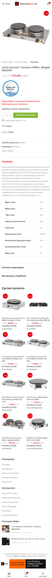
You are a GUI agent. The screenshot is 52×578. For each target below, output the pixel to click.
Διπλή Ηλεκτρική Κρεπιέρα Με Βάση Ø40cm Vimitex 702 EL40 (13, 399)
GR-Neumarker (37, 408)
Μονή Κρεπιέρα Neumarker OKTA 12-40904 (37, 398)
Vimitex (9, 329)
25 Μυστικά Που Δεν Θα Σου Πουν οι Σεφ (28, 539)
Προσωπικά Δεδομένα (10, 473)
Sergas (11, 132)
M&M (33, 329)
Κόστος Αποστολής (9, 493)
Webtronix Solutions (20, 556)
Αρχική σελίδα (7, 62)
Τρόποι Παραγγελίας (10, 502)
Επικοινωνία (6, 482)
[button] (9, 326)
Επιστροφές (6, 511)
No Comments (26, 533)
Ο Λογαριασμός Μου (10, 515)
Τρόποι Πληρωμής (9, 506)
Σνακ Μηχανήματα (22, 62)
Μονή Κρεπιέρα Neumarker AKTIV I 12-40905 (37, 439)
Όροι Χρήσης (7, 469)
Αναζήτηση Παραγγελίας (11, 498)
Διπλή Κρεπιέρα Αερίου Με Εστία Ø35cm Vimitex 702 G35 (37, 359)
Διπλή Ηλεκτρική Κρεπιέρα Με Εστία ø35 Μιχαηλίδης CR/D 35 (38, 319)
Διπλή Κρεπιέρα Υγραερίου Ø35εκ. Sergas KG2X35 (12, 439)
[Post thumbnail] (5, 529)
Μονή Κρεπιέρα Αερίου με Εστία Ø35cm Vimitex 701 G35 (13, 319)
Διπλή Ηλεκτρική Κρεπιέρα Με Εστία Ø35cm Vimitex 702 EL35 (13, 359)
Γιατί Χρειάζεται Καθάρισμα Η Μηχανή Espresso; (26, 527)
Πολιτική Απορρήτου (10, 477)
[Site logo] (26, 4)
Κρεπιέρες (35, 62)
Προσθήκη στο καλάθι (25, 115)
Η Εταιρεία (6, 464)
